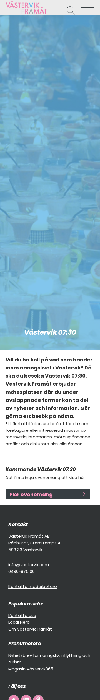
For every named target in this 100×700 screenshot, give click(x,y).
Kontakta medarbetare (32, 586)
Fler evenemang (31, 494)
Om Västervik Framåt (30, 629)
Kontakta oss (22, 615)
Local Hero (19, 622)
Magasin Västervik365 (30, 669)
